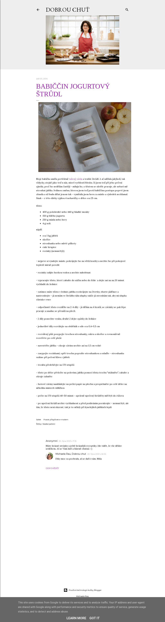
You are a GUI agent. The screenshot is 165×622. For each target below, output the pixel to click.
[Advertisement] (82, 557)
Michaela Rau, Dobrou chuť (70, 453)
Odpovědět (52, 468)
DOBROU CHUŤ (67, 9)
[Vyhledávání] (127, 9)
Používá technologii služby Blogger (85, 590)
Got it (94, 618)
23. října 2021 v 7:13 (67, 441)
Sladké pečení (49, 424)
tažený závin (75, 178)
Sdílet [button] (38, 419)
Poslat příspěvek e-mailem (56, 419)
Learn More (76, 618)
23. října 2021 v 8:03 (96, 454)
